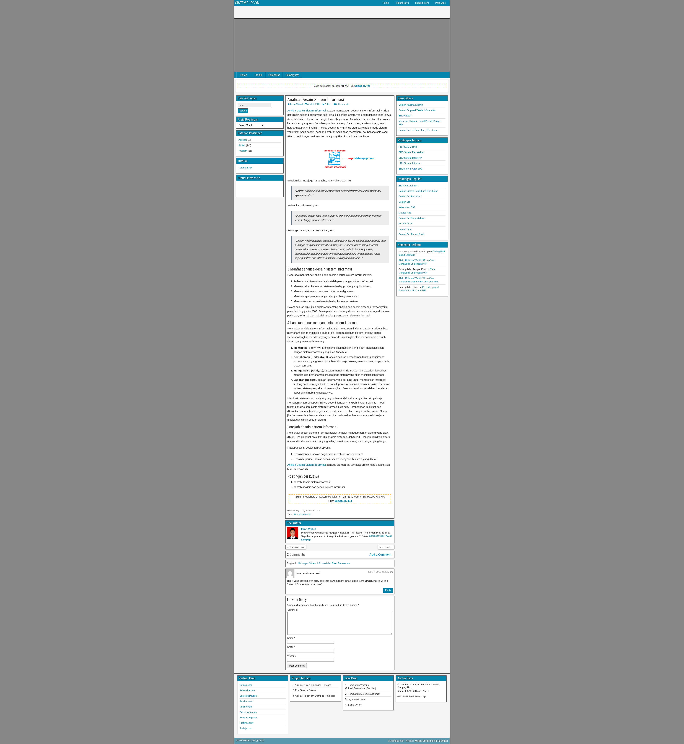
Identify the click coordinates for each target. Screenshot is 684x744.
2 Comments (342, 104)
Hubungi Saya (422, 2)
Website (291, 656)
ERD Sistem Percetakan (411, 152)
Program (243, 150)
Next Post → (386, 547)
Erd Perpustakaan (408, 185)
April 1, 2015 (313, 104)
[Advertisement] (342, 45)
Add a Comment (380, 554)
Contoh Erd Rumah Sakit (411, 234)
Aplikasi (243, 140)
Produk (258, 75)
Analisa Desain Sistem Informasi (315, 99)
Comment (292, 609)
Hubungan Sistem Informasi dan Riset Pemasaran (324, 563)
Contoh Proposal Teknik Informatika (417, 110)
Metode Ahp (405, 212)
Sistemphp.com (396, 740)
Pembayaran (292, 75)
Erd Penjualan (406, 223)
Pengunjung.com (248, 717)
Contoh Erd (404, 202)
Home (386, 2)
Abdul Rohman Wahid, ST (412, 260)
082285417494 (362, 86)
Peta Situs (440, 2)
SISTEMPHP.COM (247, 3)
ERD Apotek (405, 115)
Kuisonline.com (247, 690)
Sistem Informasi (302, 514)
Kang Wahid (296, 104)
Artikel (328, 104)
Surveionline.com (248, 695)
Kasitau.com (246, 701)
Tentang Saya (402, 2)
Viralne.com (246, 706)
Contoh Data (405, 229)
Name (291, 638)
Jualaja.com (246, 728)
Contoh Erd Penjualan (410, 196)
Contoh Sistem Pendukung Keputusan (418, 130)
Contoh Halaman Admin (411, 104)
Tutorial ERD (245, 167)
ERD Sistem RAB (408, 147)
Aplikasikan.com (248, 712)
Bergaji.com (246, 685)
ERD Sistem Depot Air (410, 158)
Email (291, 647)
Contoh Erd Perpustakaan (412, 218)
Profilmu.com (246, 723)
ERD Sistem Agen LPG (411, 168)
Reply (388, 590)
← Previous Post (296, 547)
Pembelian (274, 75)
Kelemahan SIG (407, 207)
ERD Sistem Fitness (409, 163)
